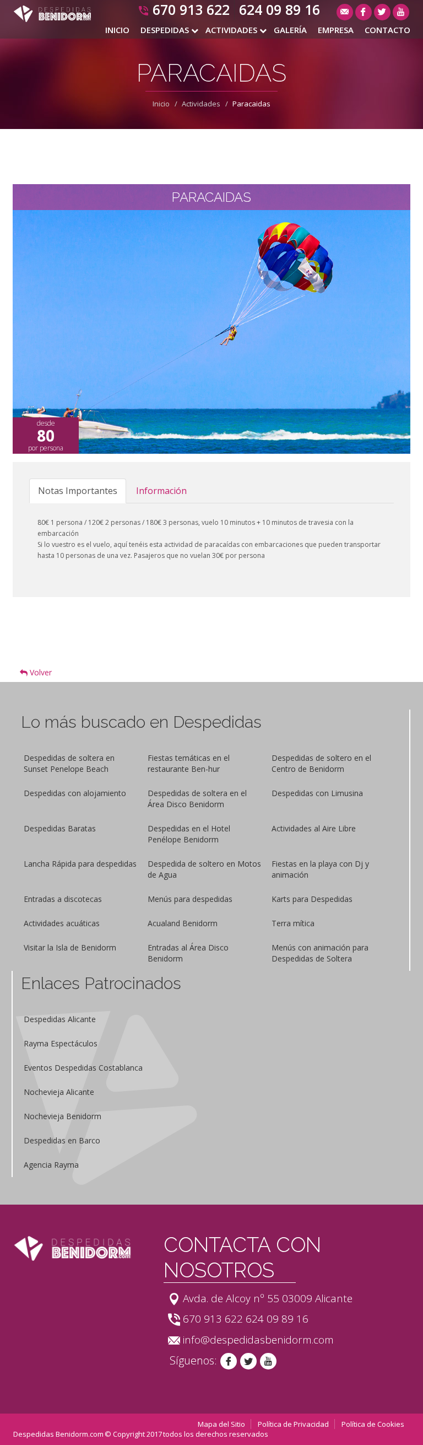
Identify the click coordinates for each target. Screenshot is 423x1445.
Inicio (117, 29)
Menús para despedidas (190, 899)
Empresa (336, 29)
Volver (40, 672)
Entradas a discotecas (63, 899)
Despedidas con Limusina (317, 793)
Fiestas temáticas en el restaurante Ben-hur (189, 763)
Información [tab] (161, 491)
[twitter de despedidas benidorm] (248, 1361)
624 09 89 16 (279, 9)
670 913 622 (191, 9)
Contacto (387, 29)
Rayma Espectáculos (60, 1043)
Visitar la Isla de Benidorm (70, 947)
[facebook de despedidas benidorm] (228, 1361)
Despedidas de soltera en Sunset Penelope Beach (69, 763)
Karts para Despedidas (312, 899)
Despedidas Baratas (60, 828)
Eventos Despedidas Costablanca (83, 1067)
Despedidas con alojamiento (75, 793)
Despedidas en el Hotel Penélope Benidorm (189, 834)
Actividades (231, 29)
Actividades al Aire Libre (314, 828)
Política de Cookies (372, 1424)
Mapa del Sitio (221, 1424)
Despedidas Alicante (60, 1019)
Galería (290, 29)
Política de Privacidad (293, 1424)
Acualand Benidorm (183, 923)
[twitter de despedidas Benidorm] (382, 12)
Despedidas (164, 29)
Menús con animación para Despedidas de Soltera (320, 953)
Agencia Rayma (51, 1164)
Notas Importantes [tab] (77, 491)
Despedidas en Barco (62, 1140)
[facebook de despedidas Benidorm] (363, 12)
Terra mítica (293, 923)
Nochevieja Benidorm (62, 1116)
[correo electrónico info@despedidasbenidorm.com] (345, 12)
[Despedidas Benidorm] (52, 13)
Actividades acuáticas (62, 923)
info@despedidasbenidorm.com (258, 1340)
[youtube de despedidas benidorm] (268, 1361)
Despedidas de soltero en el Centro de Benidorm (321, 763)
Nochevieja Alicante (59, 1092)
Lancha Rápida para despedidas (80, 863)
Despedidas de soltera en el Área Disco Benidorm (197, 798)
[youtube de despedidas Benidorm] (401, 12)
